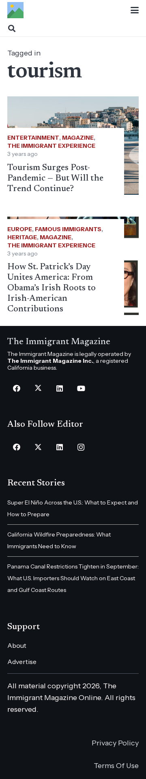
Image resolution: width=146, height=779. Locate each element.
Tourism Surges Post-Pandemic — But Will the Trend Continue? (55, 179)
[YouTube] (81, 388)
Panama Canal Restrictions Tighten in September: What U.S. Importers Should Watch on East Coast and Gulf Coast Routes (73, 578)
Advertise (21, 662)
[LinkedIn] (59, 388)
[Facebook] (16, 388)
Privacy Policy (115, 743)
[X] (38, 388)
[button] (135, 10)
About (16, 645)
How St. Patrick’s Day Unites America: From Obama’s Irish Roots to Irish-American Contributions (51, 288)
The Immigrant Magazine (58, 342)
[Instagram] (81, 447)
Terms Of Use (116, 765)
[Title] (15, 10)
